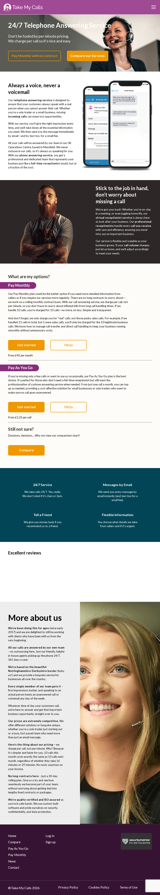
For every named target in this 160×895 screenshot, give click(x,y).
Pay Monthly (17, 855)
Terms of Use (129, 887)
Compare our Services (87, 56)
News (12, 861)
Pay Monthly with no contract (35, 56)
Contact (13, 867)
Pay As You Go (18, 848)
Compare (26, 450)
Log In (50, 836)
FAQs (68, 345)
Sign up (51, 842)
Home (12, 836)
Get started (26, 345)
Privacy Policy (68, 887)
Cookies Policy (99, 887)
